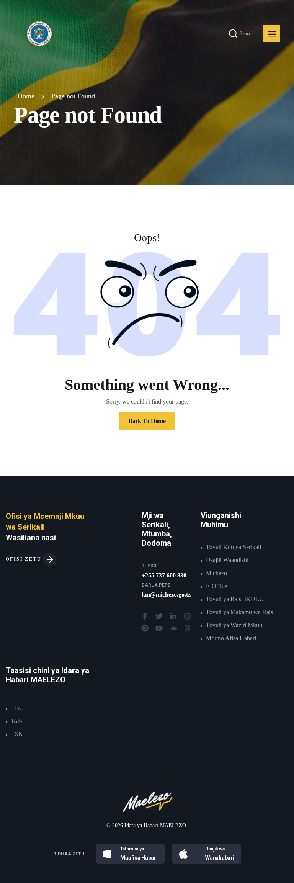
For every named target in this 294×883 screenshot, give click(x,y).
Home (26, 96)
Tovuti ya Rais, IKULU (235, 599)
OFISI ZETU (24, 559)
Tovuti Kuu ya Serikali (233, 547)
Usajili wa (215, 849)
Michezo (216, 573)
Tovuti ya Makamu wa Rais (239, 612)
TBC (17, 708)
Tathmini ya (132, 849)
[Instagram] (187, 616)
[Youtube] (159, 628)
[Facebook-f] (145, 616)
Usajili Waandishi (227, 560)
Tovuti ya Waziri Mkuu (234, 625)
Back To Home (146, 421)
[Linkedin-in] (173, 616)
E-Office (216, 586)
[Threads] (187, 628)
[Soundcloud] (173, 628)
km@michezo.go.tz (166, 594)
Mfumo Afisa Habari (231, 638)
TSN (17, 734)
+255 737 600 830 (164, 575)
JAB (16, 721)
